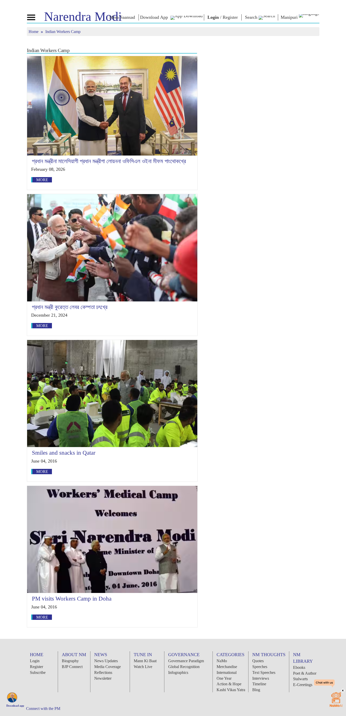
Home (34, 31)
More (42, 180)
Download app (15, 705)
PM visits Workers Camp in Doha (71, 598)
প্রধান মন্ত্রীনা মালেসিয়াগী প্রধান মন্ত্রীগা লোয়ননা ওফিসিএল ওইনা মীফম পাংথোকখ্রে (109, 161)
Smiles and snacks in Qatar (63, 453)
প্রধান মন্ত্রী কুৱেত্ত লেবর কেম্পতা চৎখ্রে (69, 307)
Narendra (83, 16)
